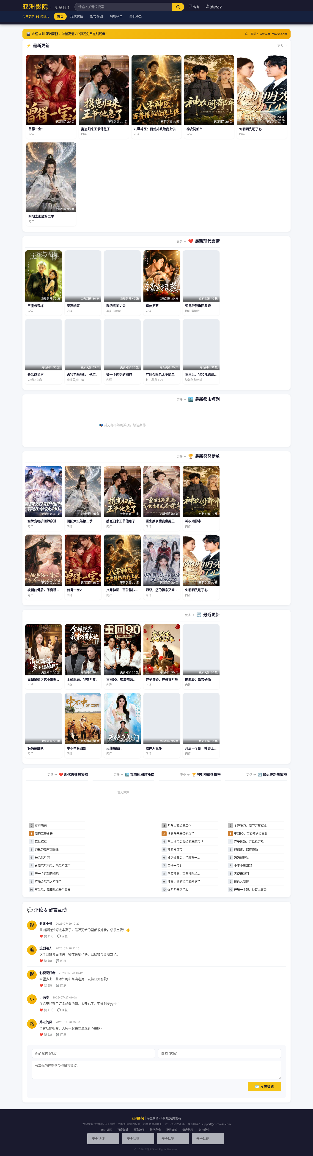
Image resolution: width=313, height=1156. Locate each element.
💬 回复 (62, 936)
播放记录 (215, 7)
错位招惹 (152, 306)
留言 (195, 7)
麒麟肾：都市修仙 (198, 679)
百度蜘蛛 (122, 1130)
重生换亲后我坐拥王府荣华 (165, 521)
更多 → (282, 46)
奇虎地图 (187, 1130)
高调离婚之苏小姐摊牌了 (45, 679)
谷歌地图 (139, 1130)
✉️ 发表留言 (264, 1087)
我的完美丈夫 (116, 306)
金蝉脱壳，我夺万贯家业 (84, 679)
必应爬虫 (204, 1130)
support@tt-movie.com (216, 1124)
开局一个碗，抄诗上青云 (202, 748)
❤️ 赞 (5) (45, 985)
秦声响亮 (73, 306)
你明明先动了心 (250, 129)
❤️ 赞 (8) (45, 961)
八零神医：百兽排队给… (181, 873)
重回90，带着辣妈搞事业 (124, 679)
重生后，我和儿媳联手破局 (204, 374)
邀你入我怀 (154, 748)
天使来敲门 (114, 748)
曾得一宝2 (35, 129)
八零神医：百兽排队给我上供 (155, 129)
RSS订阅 (106, 1130)
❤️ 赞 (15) (46, 1010)
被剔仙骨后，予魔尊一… (181, 857)
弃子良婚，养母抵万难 (162, 679)
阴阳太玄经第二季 (41, 216)
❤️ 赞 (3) (45, 1034)
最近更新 (211, 614)
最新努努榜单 (207, 456)
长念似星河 (35, 374)
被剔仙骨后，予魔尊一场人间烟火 (51, 590)
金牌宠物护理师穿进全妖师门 (48, 521)
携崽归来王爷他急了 (95, 129)
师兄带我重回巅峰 (198, 306)
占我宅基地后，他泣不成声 (86, 374)
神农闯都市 (195, 129)
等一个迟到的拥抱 (119, 374)
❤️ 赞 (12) (46, 936)
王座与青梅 (35, 306)
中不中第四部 (76, 748)
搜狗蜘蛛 (171, 1130)
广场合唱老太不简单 (160, 374)
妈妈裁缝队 (35, 748)
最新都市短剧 (207, 399)
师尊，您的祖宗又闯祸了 (163, 590)
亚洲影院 (46, 6)
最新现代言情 (207, 241)
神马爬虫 (155, 1130)
